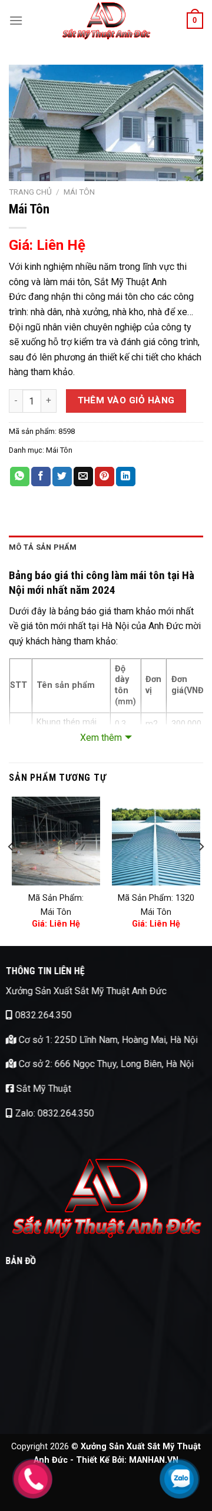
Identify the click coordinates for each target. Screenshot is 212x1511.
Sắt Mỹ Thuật (42, 1088)
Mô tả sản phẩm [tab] (43, 547)
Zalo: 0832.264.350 (53, 1112)
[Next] (201, 869)
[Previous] (11, 869)
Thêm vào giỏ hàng (126, 400)
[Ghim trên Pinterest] (104, 477)
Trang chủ (30, 191)
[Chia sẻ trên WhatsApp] (19, 477)
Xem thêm (101, 737)
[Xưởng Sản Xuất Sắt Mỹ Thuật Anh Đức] (106, 20)
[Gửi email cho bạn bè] (83, 477)
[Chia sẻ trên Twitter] (62, 477)
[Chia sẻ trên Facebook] (41, 477)
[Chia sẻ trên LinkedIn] (125, 477)
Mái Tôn (79, 191)
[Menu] (16, 20)
